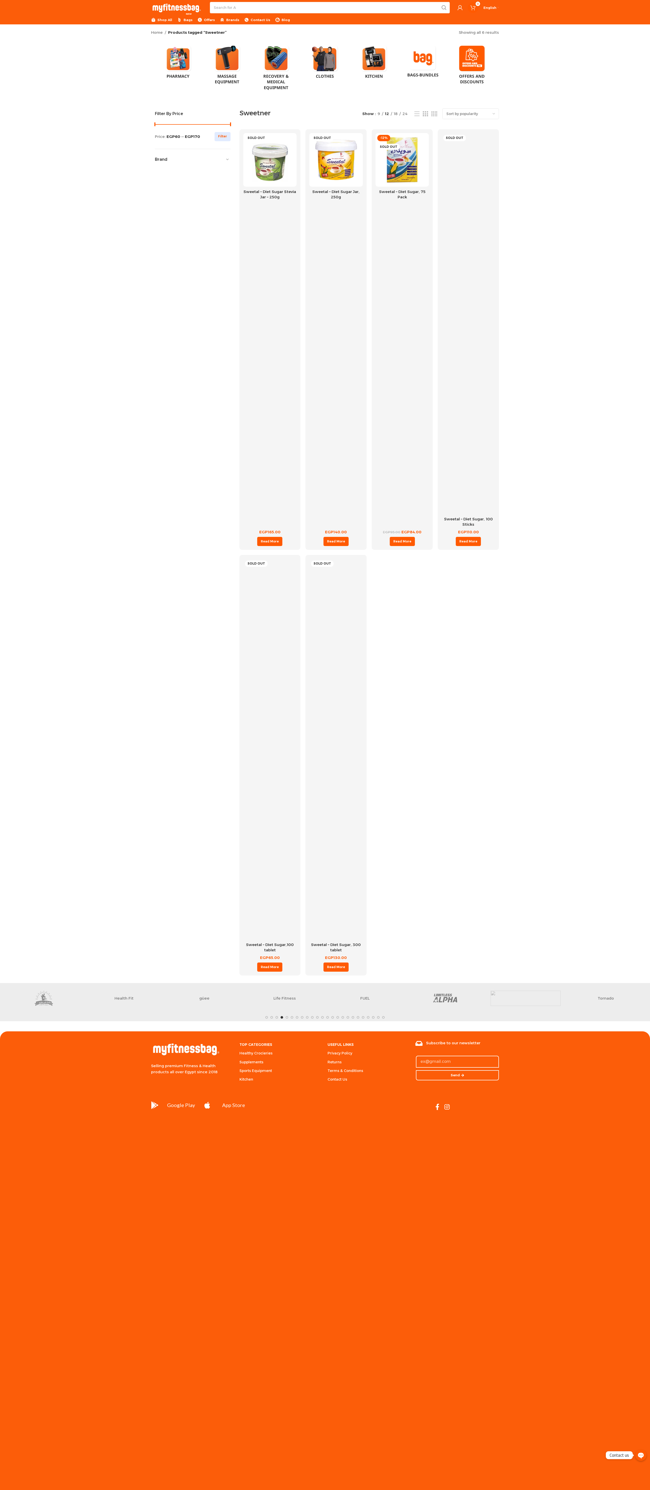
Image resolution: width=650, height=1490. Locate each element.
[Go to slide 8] (302, 1017)
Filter (222, 136)
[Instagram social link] (447, 1107)
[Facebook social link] (437, 1107)
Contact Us (337, 1079)
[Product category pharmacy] (178, 64)
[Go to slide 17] (348, 1017)
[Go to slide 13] (327, 1017)
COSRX (606, 998)
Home (157, 32)
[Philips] (204, 998)
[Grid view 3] (425, 113)
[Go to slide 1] (266, 1017)
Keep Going (365, 998)
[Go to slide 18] (353, 1017)
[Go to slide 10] (312, 1017)
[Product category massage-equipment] (227, 67)
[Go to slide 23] (378, 1017)
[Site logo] (176, 7)
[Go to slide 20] (363, 1017)
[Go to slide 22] (373, 1017)
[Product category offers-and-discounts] (472, 67)
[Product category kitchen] (374, 64)
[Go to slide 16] (343, 1017)
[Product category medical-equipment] (276, 69)
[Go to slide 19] (358, 1017)
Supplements (251, 1062)
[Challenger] (44, 998)
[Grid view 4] (434, 113)
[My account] (460, 8)
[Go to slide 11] (317, 1017)
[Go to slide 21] (368, 1017)
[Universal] (525, 998)
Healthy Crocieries (255, 1053)
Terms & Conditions (345, 1070)
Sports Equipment (255, 1070)
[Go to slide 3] (276, 1017)
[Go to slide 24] (383, 1017)
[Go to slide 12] (322, 1017)
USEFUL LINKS (341, 1044)
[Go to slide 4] (282, 1017)
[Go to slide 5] (287, 1017)
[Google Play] (155, 1105)
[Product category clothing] (325, 64)
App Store (233, 1105)
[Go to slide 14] (332, 1017)
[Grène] (445, 998)
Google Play (181, 1105)
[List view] (416, 113)
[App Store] (207, 1105)
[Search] (444, 7)
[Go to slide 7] (297, 1017)
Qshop (124, 998)
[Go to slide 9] (307, 1017)
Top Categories (255, 1044)
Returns (335, 1062)
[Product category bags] (423, 63)
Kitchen (246, 1079)
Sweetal (284, 998)
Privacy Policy (340, 1053)
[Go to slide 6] (292, 1017)
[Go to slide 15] (337, 1017)
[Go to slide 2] (271, 1017)
